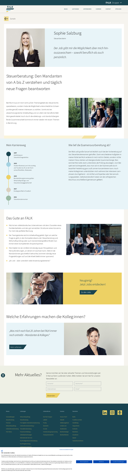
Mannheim (75, 432)
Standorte (45, 426)
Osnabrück (75, 435)
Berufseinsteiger (64, 432)
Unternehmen (87, 9)
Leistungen (75, 9)
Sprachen (118, 9)
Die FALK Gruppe (47, 417)
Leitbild (45, 420)
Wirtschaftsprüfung (11, 426)
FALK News (9, 432)
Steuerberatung (10, 420)
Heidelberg (75, 423)
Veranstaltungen (10, 417)
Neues (66, 9)
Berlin (73, 417)
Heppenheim (75, 426)
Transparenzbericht (48, 435)
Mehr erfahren (15, 347)
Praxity (45, 423)
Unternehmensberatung (12, 429)
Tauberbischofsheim (77, 441)
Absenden (51, 395)
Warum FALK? (63, 417)
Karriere (98, 9)
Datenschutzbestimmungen (66, 449)
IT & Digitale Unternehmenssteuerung (30, 423)
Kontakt (108, 9)
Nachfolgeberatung (25, 444)
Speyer (74, 438)
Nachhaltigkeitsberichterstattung (28, 441)
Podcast (8, 423)
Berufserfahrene (64, 435)
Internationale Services (26, 438)
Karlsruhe (74, 429)
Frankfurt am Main (77, 420)
